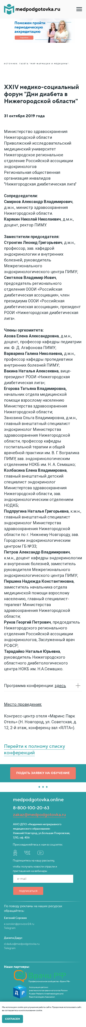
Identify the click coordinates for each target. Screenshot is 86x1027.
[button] (43, 773)
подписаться (28, 891)
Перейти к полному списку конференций (34, 749)
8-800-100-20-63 (31, 808)
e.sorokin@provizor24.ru (19, 924)
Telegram (10, 928)
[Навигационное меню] (79, 9)
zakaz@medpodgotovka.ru (39, 815)
